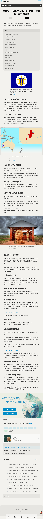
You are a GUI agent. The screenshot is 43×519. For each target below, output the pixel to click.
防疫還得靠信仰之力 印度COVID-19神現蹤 (19, 482)
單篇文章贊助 (9, 409)
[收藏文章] (22, 18)
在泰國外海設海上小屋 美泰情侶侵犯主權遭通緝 (21, 467)
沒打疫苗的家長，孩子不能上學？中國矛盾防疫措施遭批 (23, 491)
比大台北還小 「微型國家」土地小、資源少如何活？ (22, 485)
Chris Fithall (13, 250)
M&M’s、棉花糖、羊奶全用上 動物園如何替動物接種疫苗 (23, 488)
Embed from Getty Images (11, 208)
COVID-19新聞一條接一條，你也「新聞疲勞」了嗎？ (22, 479)
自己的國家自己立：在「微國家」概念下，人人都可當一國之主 (23, 464)
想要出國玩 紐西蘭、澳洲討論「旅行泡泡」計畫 (21, 473)
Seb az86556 (13, 160)
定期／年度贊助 (10, 414)
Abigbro (14, 94)
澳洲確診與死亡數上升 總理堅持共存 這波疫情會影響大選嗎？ (23, 470)
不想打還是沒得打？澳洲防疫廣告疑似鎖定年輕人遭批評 (23, 476)
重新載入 (21, 511)
